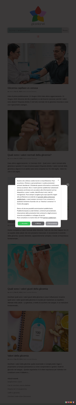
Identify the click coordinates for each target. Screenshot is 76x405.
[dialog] (38, 202)
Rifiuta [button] (39, 223)
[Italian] (66, 402)
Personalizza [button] (52, 223)
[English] (68, 402)
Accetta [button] (24, 223)
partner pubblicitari (49, 218)
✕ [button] (58, 180)
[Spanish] (71, 402)
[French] (73, 402)
